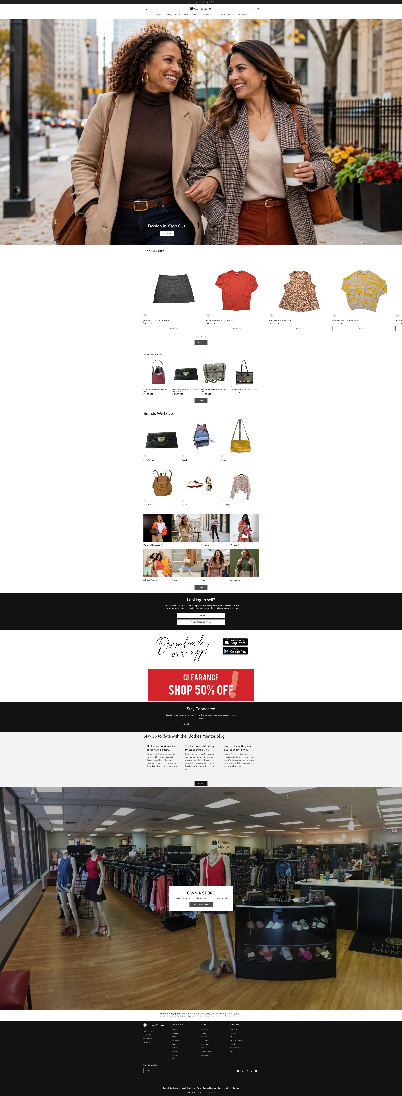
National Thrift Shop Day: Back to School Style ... (238, 748)
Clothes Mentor (197, 1093)
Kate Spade (205, 1048)
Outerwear (175, 1055)
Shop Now (167, 233)
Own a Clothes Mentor (201, 904)
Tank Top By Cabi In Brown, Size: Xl (280, 320)
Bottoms (205, 545)
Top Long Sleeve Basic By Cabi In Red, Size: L (220, 320)
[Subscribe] (217, 724)
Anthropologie (206, 1051)
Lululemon (204, 1037)
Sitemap (236, 1088)
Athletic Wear (149, 580)
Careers (232, 1033)
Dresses (233, 545)
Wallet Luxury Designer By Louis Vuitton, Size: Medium (185, 390)
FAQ (231, 1037)
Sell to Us (146, 1042)
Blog (231, 1051)
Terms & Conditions (170, 1088)
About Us (233, 1029)
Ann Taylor (205, 1055)
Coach (184, 460)
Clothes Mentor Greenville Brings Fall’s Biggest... (161, 748)
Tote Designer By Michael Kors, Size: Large (243, 389)
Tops (174, 545)
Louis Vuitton (149, 460)
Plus (203, 580)
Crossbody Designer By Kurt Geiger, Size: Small (214, 390)
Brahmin (224, 460)
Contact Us (147, 1035)
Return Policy (196, 1088)
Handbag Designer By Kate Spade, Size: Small (155, 390)
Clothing (175, 1029)
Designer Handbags (151, 545)
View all (201, 342)
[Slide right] (205, 336)
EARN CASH (201, 616)
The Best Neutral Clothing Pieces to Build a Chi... (199, 748)
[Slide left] (196, 336)
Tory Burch (148, 505)
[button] (145, 8)
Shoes (175, 580)
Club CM (233, 1044)
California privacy (224, 1088)
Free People (226, 505)
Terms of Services (209, 1088)
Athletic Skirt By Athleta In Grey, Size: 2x (156, 320)
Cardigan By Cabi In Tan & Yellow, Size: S (345, 320)
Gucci (184, 505)
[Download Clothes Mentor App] (201, 662)
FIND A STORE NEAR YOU (201, 622)
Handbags (175, 1033)
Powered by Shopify (209, 1093)
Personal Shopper (236, 1040)
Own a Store (147, 1039)
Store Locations (148, 1031)
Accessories (235, 580)
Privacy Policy (184, 1088)
